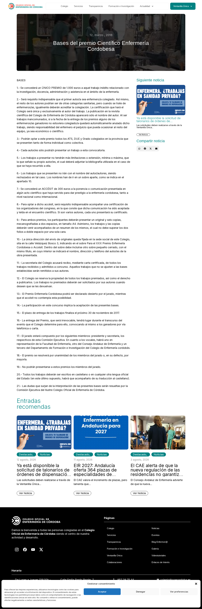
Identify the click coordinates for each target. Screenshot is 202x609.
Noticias (45, 454)
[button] (196, 583)
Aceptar (102, 591)
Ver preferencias (179, 591)
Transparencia (96, 6)
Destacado (25, 454)
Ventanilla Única (181, 6)
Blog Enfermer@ (160, 542)
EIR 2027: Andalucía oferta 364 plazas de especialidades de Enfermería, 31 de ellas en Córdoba (100, 474)
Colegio (64, 6)
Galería (155, 548)
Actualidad (145, 6)
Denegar (140, 591)
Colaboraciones (114, 562)
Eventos (156, 535)
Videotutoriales (159, 555)
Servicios (78, 6)
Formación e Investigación (121, 6)
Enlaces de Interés (161, 562)
